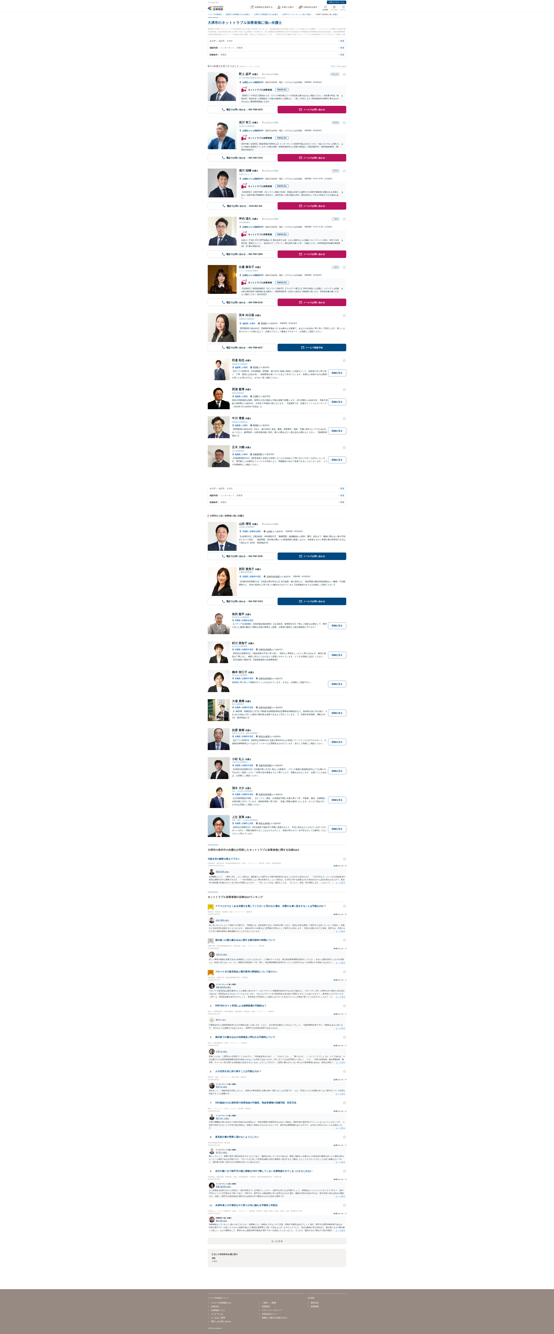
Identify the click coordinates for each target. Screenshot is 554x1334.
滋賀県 (245, 323)
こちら (258, 66)
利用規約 (266, 1306)
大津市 (245, 82)
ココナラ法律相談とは (221, 1303)
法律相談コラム (218, 1310)
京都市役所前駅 (273, 576)
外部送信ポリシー (270, 1314)
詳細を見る (337, 373)
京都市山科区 (255, 531)
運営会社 (315, 1303)
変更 (342, 41)
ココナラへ (214, 2)
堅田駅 (264, 323)
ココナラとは (217, 1314)
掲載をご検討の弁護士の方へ (275, 1318)
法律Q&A (215, 1306)
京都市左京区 (247, 620)
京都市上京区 (247, 823)
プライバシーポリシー (272, 1310)
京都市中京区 (255, 576)
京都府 (245, 531)
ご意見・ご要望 (269, 1303)
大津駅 (256, 396)
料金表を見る (282, 89)
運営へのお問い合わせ (221, 1321)
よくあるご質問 (218, 1318)
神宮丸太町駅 (264, 736)
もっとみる (277, 1241)
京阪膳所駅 (258, 454)
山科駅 (270, 531)
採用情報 (315, 1306)
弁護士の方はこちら (336, 2)
